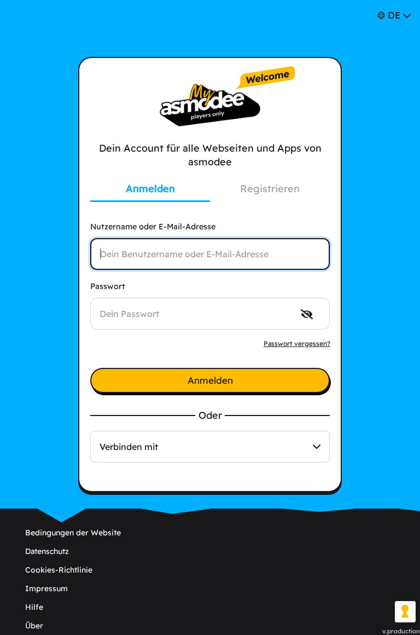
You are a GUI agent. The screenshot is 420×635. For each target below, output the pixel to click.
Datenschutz (47, 551)
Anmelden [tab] (150, 188)
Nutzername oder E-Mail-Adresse (152, 227)
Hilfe (34, 607)
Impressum (46, 588)
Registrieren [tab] (270, 188)
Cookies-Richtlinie (58, 570)
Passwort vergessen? (297, 343)
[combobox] (210, 447)
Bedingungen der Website (73, 533)
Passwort (107, 286)
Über (34, 626)
